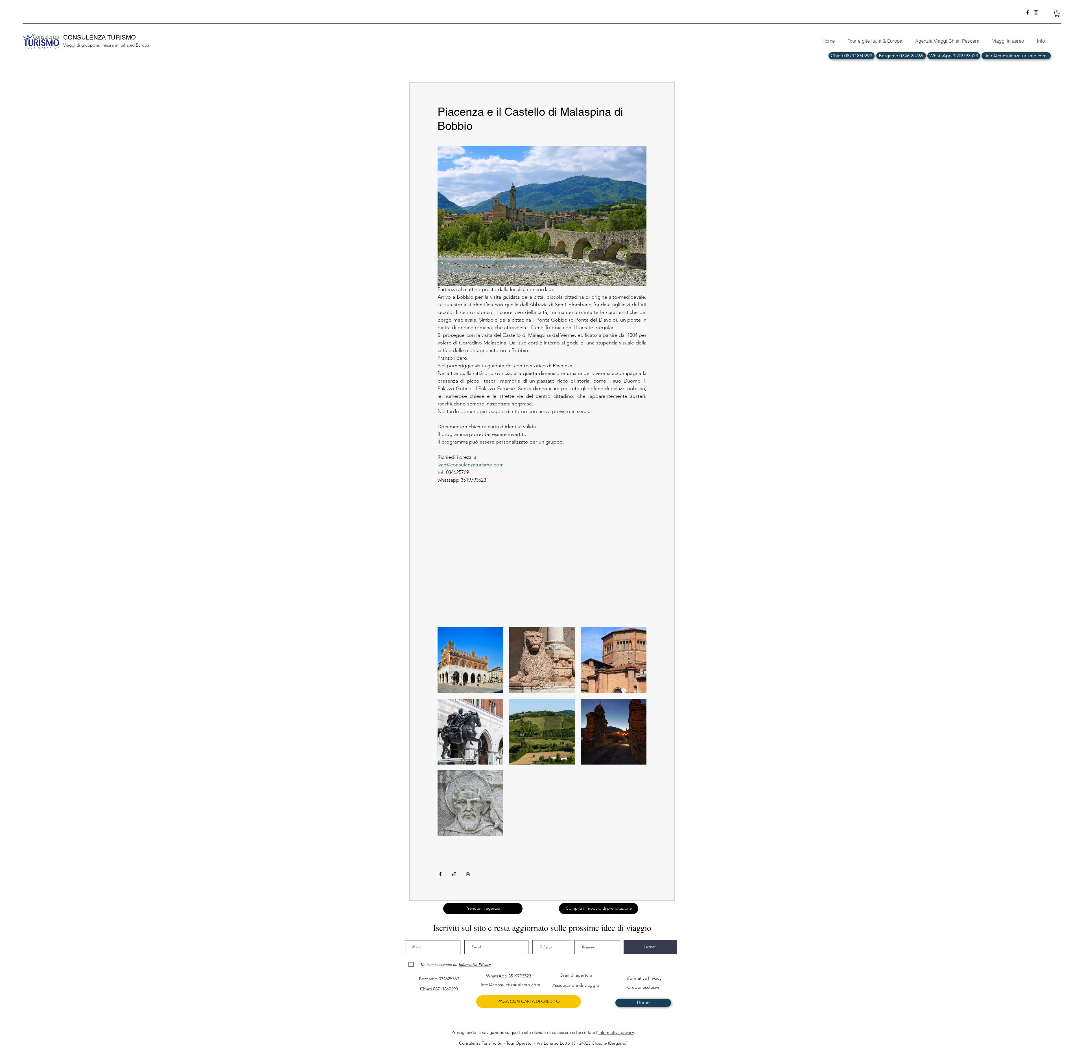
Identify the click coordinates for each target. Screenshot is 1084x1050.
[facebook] (1027, 12)
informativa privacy (616, 1032)
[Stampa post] (468, 874)
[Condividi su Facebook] (440, 874)
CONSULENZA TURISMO (100, 37)
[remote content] (542, 556)
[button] (1057, 13)
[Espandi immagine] (470, 660)
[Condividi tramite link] (454, 874)
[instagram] (1036, 12)
